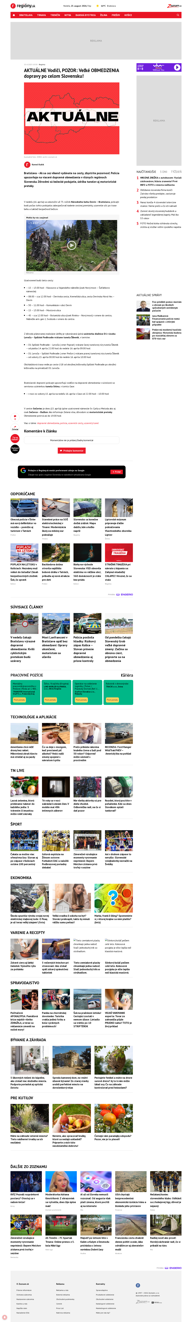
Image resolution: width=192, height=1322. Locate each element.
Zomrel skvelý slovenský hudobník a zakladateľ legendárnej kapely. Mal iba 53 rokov (159, 215)
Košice (128, 15)
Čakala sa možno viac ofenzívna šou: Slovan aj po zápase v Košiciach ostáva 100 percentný (24, 859)
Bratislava (26, 15)
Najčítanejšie (146, 172)
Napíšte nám (21, 1308)
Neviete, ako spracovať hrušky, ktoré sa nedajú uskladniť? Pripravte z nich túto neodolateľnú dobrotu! (69, 1141)
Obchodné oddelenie (104, 1299)
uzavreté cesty (75, 423)
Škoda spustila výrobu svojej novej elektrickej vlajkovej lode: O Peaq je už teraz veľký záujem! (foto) (29, 919)
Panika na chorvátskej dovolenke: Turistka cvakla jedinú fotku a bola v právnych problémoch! (54, 1019)
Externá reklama (63, 1295)
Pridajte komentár (73, 450)
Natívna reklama (63, 1313)
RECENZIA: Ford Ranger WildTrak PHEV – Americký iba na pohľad (118, 750)
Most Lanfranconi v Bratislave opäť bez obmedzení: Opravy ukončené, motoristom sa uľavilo (54, 647)
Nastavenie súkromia (25, 1299)
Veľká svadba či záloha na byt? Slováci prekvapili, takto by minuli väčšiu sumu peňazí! (71, 919)
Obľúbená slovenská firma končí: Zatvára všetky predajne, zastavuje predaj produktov (158, 193)
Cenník (59, 1304)
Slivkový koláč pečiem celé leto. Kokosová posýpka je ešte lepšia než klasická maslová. (117, 967)
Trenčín (55, 15)
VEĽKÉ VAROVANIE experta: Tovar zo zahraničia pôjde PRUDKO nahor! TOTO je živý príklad (118, 1019)
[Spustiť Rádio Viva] (158, 65)
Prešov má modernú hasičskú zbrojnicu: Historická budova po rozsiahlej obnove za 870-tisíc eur (166, 334)
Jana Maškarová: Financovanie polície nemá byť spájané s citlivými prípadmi (166, 320)
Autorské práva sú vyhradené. (148, 1295)
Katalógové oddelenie (105, 1304)
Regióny (42, 64)
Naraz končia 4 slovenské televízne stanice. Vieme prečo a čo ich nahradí (158, 204)
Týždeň (176, 172)
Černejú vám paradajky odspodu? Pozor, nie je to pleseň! (112, 1137)
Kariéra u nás (21, 1304)
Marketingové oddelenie (106, 1308)
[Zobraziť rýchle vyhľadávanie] (178, 15)
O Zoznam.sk (22, 1284)
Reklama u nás (62, 1290)
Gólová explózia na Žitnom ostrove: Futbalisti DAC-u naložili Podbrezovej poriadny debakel (55, 861)
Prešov (116, 15)
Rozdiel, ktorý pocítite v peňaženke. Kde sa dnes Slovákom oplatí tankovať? (118, 805)
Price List (60, 1308)
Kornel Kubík (38, 164)
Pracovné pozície (26, 675)
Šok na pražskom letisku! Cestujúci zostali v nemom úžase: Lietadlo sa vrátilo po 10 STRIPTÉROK (87, 1019)
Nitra (67, 15)
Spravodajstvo (102, 1290)
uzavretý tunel (91, 423)
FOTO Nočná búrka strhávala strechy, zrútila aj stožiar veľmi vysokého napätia (160, 225)
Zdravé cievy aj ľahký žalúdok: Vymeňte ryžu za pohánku (23, 966)
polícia (63, 423)
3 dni (163, 172)
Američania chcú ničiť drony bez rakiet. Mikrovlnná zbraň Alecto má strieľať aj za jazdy (23, 752)
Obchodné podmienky (65, 1299)
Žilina (103, 15)
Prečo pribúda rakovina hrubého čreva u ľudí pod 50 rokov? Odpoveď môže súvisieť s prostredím (87, 753)
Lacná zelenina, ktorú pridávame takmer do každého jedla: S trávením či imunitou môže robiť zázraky (22, 807)
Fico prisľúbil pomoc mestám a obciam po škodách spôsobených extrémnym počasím (167, 306)
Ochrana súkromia (24, 1295)
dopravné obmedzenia (48, 423)
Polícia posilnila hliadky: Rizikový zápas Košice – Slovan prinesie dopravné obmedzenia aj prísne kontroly (85, 649)
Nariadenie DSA (22, 1313)
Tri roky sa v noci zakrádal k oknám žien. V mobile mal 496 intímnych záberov (55, 805)
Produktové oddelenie (105, 1295)
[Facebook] (138, 1285)
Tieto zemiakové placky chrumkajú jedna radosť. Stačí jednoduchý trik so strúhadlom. (87, 967)
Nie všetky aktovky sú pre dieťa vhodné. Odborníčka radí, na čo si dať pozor (87, 805)
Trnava (41, 15)
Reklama (60, 1284)
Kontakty (100, 1284)
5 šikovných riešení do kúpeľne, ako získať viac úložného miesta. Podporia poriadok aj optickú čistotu (28, 1082)
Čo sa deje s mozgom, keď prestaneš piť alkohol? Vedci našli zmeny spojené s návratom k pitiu (54, 753)
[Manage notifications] (4, 1317)
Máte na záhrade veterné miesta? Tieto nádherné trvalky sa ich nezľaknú (29, 1139)
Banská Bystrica (86, 15)
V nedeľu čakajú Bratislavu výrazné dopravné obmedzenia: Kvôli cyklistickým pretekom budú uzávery (22, 649)
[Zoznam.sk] (144, 1303)
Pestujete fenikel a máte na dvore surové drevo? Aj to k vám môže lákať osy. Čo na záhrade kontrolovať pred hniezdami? (113, 1082)
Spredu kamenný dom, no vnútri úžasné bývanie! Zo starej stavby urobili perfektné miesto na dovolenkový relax (70, 1082)
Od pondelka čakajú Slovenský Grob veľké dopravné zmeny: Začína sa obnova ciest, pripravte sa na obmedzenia (118, 649)
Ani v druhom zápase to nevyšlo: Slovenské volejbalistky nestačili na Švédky (118, 859)
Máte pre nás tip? (103, 1313)
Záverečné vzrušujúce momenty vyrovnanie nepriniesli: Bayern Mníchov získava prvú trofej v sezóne (85, 861)
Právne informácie (24, 1290)
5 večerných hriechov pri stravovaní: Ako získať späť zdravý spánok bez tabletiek (55, 967)
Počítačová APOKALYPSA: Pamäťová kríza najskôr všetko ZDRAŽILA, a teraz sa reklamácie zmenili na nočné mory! (24, 1021)
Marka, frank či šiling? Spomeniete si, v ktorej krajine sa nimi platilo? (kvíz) (113, 919)
